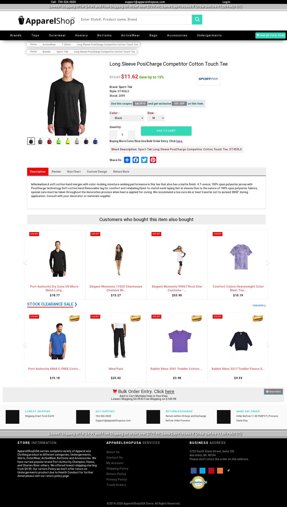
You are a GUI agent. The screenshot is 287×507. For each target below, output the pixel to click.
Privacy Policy (116, 479)
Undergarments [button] (209, 35)
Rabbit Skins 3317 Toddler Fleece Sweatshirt (238, 369)
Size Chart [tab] (74, 171)
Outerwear (57, 35)
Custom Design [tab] (97, 171)
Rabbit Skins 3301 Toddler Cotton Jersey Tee (177, 369)
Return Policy (116, 474)
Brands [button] (16, 35)
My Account (115, 463)
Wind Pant (116, 369)
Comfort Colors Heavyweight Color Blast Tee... (238, 288)
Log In (226, 2)
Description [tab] (37, 171)
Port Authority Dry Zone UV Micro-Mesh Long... (54, 288)
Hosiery (81, 35)
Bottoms (104, 35)
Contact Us (114, 457)
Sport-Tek (125, 87)
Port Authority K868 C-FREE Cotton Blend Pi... (54, 369)
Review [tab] (56, 171)
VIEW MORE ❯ (259, 306)
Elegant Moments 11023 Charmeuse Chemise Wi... (116, 288)
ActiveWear (130, 35)
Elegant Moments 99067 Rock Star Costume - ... (177, 288)
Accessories (177, 35)
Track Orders (116, 484)
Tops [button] (35, 35)
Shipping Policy (117, 468)
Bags (154, 35)
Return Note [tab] (121, 171)
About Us (113, 452)
